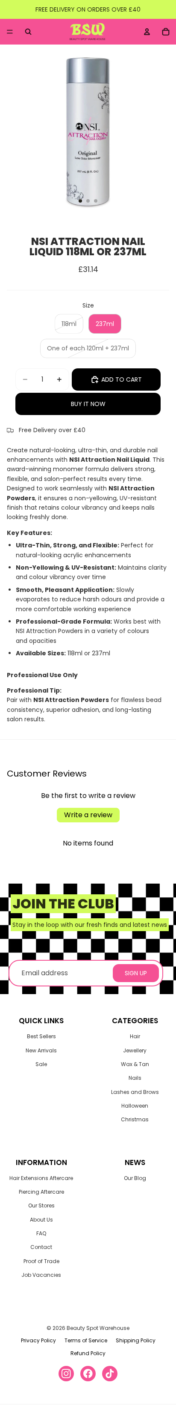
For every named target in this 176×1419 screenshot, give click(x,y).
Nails (135, 1077)
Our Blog (135, 1178)
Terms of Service (86, 1340)
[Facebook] (88, 1373)
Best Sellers (41, 1036)
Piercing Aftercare (41, 1191)
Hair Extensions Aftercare (41, 1178)
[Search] (28, 31)
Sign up (136, 973)
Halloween (134, 1105)
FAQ (41, 1233)
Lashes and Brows (135, 1092)
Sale (41, 1064)
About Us (41, 1219)
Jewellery (135, 1050)
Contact (41, 1247)
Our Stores (41, 1205)
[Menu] (10, 32)
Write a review (88, 815)
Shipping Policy (135, 1340)
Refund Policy (88, 1353)
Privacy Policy (38, 1340)
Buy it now (88, 404)
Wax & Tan (135, 1064)
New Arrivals (41, 1050)
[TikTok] (109, 1373)
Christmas (135, 1119)
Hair (135, 1036)
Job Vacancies (41, 1275)
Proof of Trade (41, 1261)
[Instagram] (66, 1373)
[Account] (147, 31)
